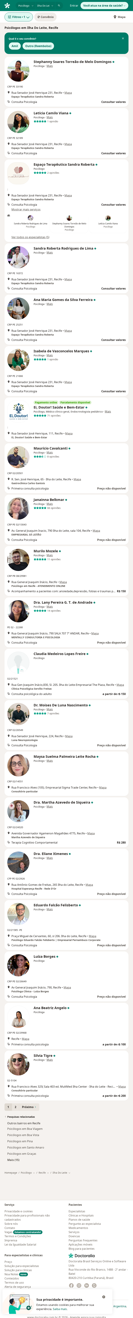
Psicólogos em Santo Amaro (25, 1147)
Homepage (11, 1172)
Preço (8, 1262)
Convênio (47, 17)
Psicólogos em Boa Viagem (25, 1129)
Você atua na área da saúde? (103, 5)
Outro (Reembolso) (38, 46)
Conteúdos (12, 1278)
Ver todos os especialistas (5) (30, 237)
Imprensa (11, 1240)
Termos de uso (14, 1282)
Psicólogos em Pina (20, 1141)
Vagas (23, 1232)
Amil (15, 46)
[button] (123, 39)
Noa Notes (15, 1274)
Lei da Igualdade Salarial (20, 1244)
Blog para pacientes (82, 1249)
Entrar (74, 5)
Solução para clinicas (18, 1270)
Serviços (74, 1232)
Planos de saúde (79, 1219)
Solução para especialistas (22, 1266)
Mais (50, 66)
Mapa (122, 17)
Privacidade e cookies (19, 1211)
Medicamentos (78, 1228)
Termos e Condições (18, 1236)
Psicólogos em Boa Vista (23, 1135)
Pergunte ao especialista (85, 1224)
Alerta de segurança (18, 1287)
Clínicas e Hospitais (81, 1215)
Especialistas (77, 1211)
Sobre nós (11, 1224)
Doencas (74, 1236)
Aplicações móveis (80, 1244)
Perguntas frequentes (83, 1240)
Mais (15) (13, 1160)
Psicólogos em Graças (21, 1154)
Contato (10, 1228)
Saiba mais (60, 1309)
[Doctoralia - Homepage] (9, 5)
